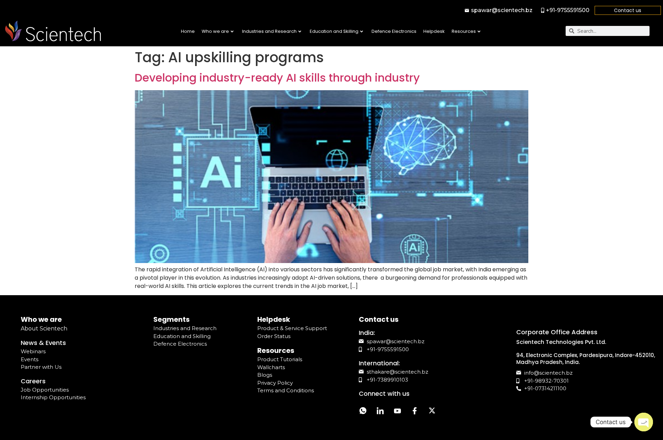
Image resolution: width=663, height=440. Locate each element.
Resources (464, 31)
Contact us (627, 10)
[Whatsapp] (363, 411)
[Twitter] (432, 411)
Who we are (215, 31)
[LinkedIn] (380, 411)
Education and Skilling (334, 31)
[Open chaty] (643, 422)
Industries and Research (269, 31)
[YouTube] (397, 411)
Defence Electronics (394, 31)
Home (188, 31)
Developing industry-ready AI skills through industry (277, 77)
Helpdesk (434, 31)
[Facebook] (415, 411)
